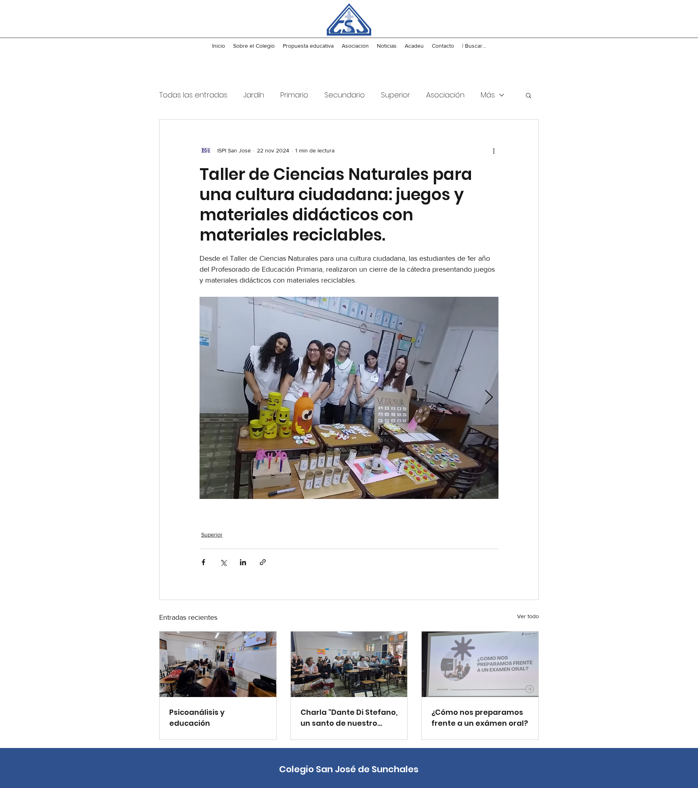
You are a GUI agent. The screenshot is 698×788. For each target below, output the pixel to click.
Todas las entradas (193, 95)
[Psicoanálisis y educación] (218, 664)
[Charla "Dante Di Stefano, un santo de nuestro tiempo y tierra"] (349, 664)
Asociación (445, 95)
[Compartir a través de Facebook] (203, 562)
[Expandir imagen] (349, 398)
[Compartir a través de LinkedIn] (243, 562)
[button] (528, 95)
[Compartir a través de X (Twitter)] (223, 562)
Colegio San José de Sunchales (348, 769)
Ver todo (528, 616)
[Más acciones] (493, 150)
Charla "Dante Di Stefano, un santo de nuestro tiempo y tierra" (349, 718)
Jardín (254, 95)
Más (488, 95)
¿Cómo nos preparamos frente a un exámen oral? (479, 717)
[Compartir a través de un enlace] (263, 562)
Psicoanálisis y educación (197, 717)
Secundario (344, 95)
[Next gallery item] (489, 398)
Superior (395, 95)
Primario (294, 95)
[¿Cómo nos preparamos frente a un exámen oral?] (480, 664)
